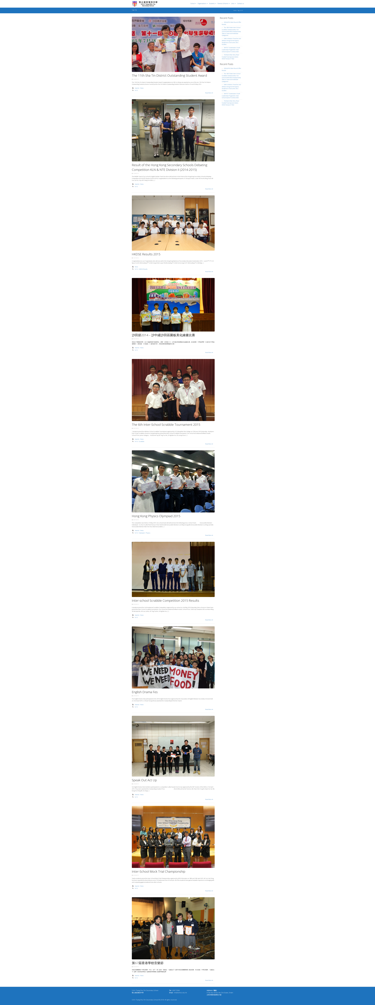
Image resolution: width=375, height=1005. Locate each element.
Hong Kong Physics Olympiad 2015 (156, 516)
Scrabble (141, 441)
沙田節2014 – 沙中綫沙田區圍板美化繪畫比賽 (163, 335)
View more (173, 44)
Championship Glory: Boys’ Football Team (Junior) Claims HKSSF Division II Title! (230, 57)
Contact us (240, 3)
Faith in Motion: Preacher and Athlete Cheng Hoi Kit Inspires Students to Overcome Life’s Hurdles (231, 41)
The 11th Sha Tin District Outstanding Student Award (169, 75)
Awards (137, 88)
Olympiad (142, 533)
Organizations (202, 3)
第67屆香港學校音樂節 (147, 963)
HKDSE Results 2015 (146, 254)
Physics (148, 533)
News (141, 88)
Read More (208, 93)
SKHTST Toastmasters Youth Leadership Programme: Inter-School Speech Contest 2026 (231, 49)
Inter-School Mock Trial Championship (158, 871)
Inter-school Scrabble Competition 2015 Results (165, 600)
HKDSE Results (143, 269)
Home (234, 10)
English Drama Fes (145, 692)
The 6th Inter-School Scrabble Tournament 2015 (166, 424)
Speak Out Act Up (144, 780)
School (192, 3)
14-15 (136, 90)
